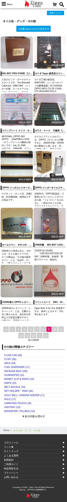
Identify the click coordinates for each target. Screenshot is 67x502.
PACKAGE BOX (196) (16, 371)
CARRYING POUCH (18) (17, 403)
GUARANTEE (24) (14, 375)
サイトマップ (11, 451)
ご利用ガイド (11, 464)
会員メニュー (55, 13)
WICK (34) (10, 363)
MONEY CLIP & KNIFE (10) (19, 379)
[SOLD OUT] (50, 68)
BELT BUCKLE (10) (14, 387)
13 (27, 335)
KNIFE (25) (10, 383)
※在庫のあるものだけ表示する (33, 29)
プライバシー (11, 472)
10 (54, 329)
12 (21, 335)
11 (61, 329)
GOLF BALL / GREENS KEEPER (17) (24, 395)
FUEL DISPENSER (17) (17, 367)
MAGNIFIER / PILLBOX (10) (19, 411)
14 (33, 335)
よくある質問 (11, 455)
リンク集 (9, 447)
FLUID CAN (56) (13, 355)
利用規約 (9, 460)
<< (6, 329)
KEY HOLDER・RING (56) (18, 390)
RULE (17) (10, 399)
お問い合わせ (11, 477)
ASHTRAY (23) (12, 407)
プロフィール (11, 442)
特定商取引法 (11, 468)
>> (45, 335)
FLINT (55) (10, 359)
